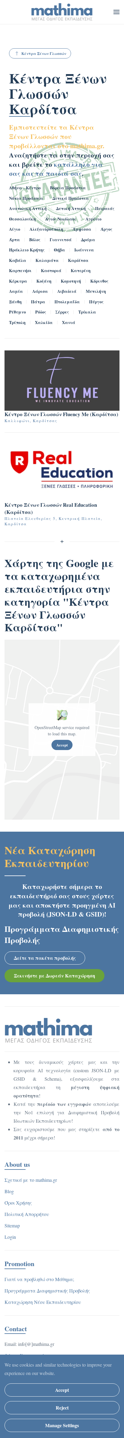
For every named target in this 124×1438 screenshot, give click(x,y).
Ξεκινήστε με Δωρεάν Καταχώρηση (54, 975)
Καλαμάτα (47, 260)
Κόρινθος (99, 281)
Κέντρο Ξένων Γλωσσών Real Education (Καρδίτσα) (51, 508)
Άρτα (14, 239)
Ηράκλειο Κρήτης (27, 250)
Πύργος (96, 302)
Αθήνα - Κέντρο (25, 188)
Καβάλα (17, 260)
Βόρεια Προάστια (68, 188)
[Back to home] (62, 12)
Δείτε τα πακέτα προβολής (45, 957)
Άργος (106, 229)
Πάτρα (38, 302)
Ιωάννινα (84, 250)
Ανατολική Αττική (28, 208)
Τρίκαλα (87, 312)
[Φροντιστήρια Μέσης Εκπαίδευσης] (49, 1030)
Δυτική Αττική (71, 208)
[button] (116, 12)
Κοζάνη (43, 281)
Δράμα (88, 239)
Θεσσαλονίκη (22, 219)
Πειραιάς (104, 208)
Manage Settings (62, 1425)
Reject (62, 1407)
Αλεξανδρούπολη (46, 229)
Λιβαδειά (66, 291)
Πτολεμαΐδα (67, 302)
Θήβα (59, 250)
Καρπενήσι (20, 270)
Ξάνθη (15, 302)
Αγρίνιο (93, 219)
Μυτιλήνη (96, 291)
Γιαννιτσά (61, 239)
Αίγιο (14, 229)
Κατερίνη (81, 270)
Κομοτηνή (71, 281)
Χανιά (68, 322)
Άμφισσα (82, 229)
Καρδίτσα (78, 260)
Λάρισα (40, 291)
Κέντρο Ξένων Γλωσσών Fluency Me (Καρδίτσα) (61, 414)
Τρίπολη (17, 322)
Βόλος (34, 239)
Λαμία (16, 291)
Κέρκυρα (18, 281)
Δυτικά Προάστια (70, 198)
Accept (62, 745)
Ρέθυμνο (17, 312)
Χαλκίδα (44, 322)
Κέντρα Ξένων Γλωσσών (43, 53)
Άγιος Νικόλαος (60, 219)
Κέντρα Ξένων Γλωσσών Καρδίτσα (58, 93)
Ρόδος (40, 312)
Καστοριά (51, 270)
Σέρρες (62, 312)
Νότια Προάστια (26, 198)
